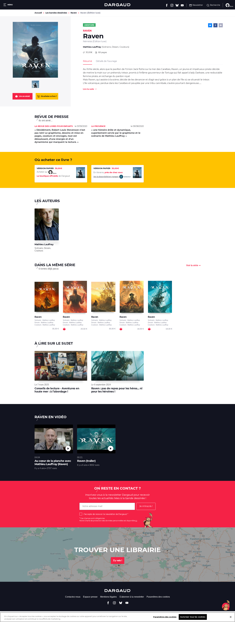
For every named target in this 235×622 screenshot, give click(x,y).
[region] (117, 617)
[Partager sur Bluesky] (210, 25)
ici (136, 521)
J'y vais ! (117, 560)
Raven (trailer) (86, 460)
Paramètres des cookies (158, 597)
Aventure (89, 25)
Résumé (87, 61)
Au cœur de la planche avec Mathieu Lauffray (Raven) (53, 462)
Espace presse (90, 597)
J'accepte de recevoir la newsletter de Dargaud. (105, 514)
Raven (74, 13)
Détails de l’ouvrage (106, 61)
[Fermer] (231, 617)
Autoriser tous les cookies (192, 617)
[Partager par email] (221, 25)
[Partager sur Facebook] (215, 25)
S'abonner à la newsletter (131, 597)
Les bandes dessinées (56, 13)
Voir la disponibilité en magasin (106, 177)
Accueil (38, 13)
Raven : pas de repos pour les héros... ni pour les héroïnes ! (116, 390)
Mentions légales (108, 597)
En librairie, (108, 172)
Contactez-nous (72, 597)
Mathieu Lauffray (92, 47)
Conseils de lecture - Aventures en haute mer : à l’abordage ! (57, 390)
